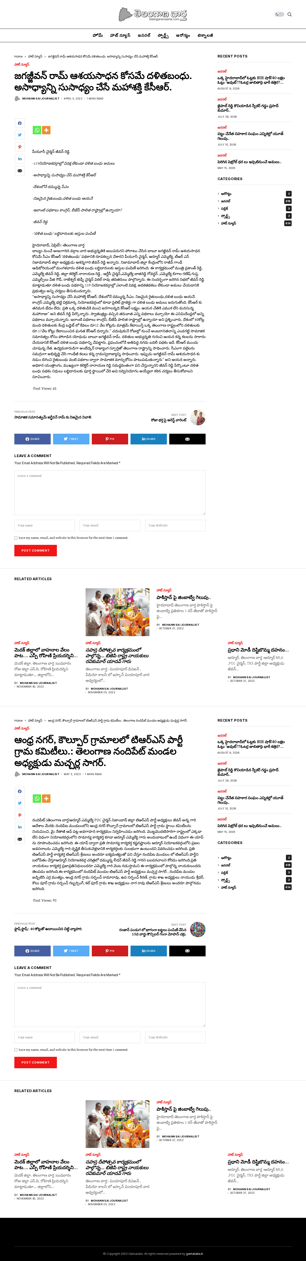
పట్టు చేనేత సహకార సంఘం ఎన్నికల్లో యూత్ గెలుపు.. (250, 136)
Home (18, 56)
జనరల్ (222, 71)
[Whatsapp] (37, 130)
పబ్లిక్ (255, 208)
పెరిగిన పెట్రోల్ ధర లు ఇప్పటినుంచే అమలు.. (249, 161)
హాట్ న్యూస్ (35, 56)
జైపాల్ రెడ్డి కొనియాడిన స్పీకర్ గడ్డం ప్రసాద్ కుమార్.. (248, 108)
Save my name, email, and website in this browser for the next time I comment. (73, 538)
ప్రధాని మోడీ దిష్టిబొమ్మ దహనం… (258, 649)
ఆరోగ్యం (255, 194)
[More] (46, 130)
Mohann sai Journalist (41, 98)
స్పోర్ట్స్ (255, 216)
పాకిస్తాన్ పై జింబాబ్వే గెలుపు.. (184, 597)
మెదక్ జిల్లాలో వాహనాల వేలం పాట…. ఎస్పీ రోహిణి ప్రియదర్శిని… (46, 652)
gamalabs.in (194, 1254)
